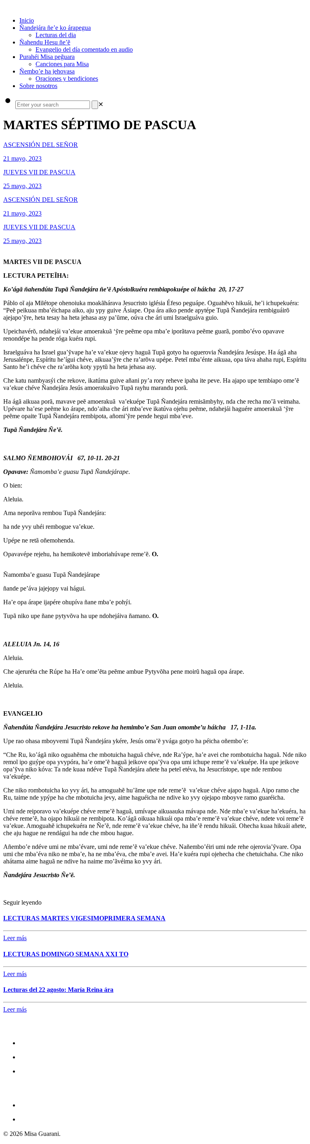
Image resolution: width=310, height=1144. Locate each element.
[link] (100, 104)
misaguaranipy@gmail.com (65, 1104)
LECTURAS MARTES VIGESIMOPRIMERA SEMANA (84, 918)
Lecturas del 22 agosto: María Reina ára (58, 989)
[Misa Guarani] (4, 6)
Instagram (36, 1056)
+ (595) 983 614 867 (52, 1119)
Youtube (33, 1070)
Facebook (35, 1042)
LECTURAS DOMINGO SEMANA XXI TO (65, 954)
